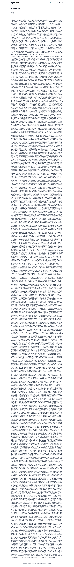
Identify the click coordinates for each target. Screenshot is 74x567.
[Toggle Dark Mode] (62, 3)
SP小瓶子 (55, 2)
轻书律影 (38, 564)
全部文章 (44, 2)
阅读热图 (49, 2)
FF (11, 14)
